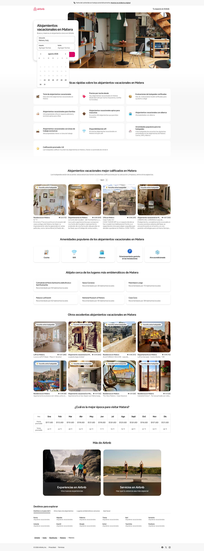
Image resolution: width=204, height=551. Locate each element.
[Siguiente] (106, 180)
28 (61, 80)
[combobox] (56, 40)
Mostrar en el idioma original (120, 3)
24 (45, 80)
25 (49, 80)
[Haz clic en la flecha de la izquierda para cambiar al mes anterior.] (40, 54)
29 (66, 80)
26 (53, 80)
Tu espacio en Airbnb (161, 9)
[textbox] (46, 48)
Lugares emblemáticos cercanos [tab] (88, 511)
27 (57, 80)
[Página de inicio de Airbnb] (39, 9)
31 (44, 84)
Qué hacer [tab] (106, 511)
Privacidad (52, 547)
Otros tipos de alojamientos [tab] (63, 511)
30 (40, 84)
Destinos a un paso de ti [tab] (42, 511)
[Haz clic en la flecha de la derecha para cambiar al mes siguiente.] (65, 54)
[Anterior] (97, 180)
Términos (61, 547)
